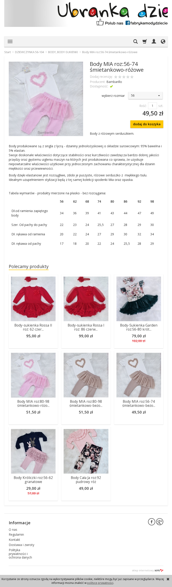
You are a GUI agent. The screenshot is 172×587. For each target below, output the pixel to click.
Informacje (19, 522)
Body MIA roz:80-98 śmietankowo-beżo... (85, 403)
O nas (13, 529)
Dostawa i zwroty (21, 545)
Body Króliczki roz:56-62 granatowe (33, 479)
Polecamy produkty (29, 266)
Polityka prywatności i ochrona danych (20, 554)
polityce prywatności (100, 583)
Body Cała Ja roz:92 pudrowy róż (86, 479)
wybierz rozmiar (113, 95)
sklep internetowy (143, 570)
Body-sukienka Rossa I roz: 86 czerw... (86, 327)
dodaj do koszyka (147, 124)
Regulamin (16, 534)
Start (7, 52)
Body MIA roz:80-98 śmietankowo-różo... (33, 403)
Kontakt (14, 539)
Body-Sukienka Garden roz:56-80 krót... (138, 327)
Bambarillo (114, 82)
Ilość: (143, 106)
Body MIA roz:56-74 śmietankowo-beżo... (138, 403)
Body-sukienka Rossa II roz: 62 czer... (33, 327)
